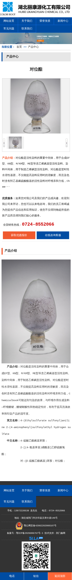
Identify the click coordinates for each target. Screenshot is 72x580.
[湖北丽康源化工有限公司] (36, 14)
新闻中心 (63, 21)
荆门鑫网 (60, 533)
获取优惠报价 (19, 235)
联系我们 (27, 28)
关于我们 (27, 21)
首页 (19, 46)
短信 (36, 576)
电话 (12, 576)
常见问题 (8, 28)
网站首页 (8, 21)
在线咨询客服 (53, 235)
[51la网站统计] (36, 539)
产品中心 (33, 46)
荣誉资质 (45, 21)
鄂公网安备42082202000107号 (39, 525)
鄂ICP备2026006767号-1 (29, 533)
